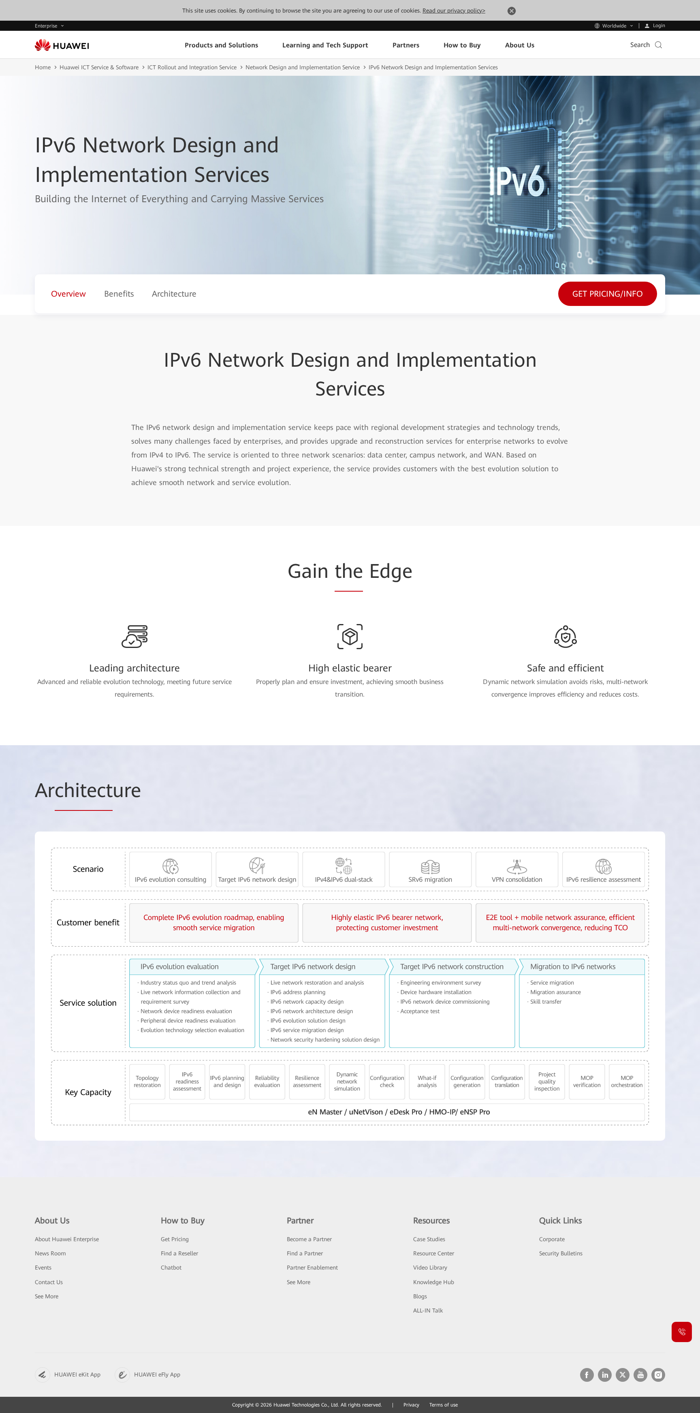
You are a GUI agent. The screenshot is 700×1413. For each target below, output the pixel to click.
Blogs (420, 1296)
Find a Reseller (179, 1253)
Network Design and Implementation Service (302, 67)
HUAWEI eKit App (77, 1374)
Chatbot (171, 1267)
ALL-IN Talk (428, 1310)
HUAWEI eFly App (157, 1374)
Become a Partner (309, 1239)
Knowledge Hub (433, 1282)
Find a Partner (305, 1253)
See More (46, 1296)
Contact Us (49, 1282)
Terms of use (443, 1405)
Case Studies (429, 1239)
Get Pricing (175, 1239)
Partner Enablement (312, 1267)
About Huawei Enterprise (67, 1239)
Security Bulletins (561, 1253)
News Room (50, 1253)
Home (43, 67)
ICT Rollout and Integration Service (192, 67)
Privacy (411, 1405)
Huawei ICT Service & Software (99, 67)
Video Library (430, 1267)
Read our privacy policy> (454, 10)
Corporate (552, 1239)
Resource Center (433, 1253)
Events (43, 1267)
